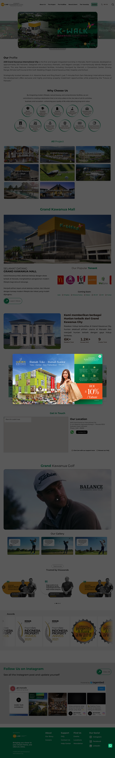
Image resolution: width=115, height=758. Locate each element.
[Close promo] (99, 356)
